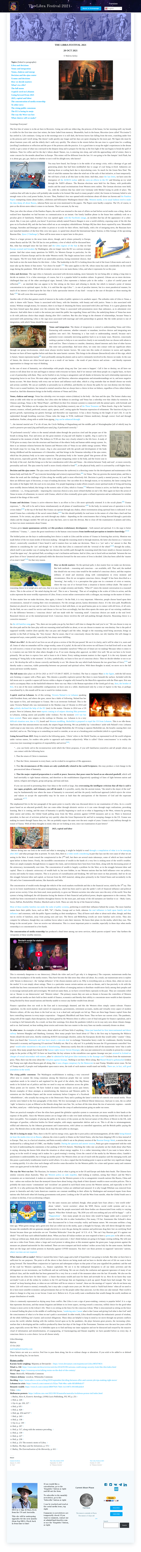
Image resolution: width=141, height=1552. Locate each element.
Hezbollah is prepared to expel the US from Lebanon (88, 721)
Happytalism (54, 1216)
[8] (123, 502)
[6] (82, 473)
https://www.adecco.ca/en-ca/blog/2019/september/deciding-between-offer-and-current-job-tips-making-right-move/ (68, 1380)
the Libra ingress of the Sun (64, 245)
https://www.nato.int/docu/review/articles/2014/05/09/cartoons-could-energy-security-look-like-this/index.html (69, 1367)
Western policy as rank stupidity (62, 1175)
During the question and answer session (78, 1143)
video (18, 1390)
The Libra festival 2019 (57, 1461)
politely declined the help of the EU (29, 708)
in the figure (109, 673)
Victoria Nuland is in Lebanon (65, 695)
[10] (22, 509)
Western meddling (57, 721)
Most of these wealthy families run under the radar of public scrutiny (39, 907)
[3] (16, 293)
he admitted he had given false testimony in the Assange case (78, 1056)
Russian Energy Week (106, 1140)
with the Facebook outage (75, 218)
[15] (125, 661)
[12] (127, 531)
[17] (25, 798)
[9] (87, 505)
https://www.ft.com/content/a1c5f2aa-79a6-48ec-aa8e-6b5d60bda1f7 (55, 1383)
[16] (67, 742)
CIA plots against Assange (56, 1060)
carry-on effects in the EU (96, 180)
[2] (19, 283)
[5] (76, 465)
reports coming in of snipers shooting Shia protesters (63, 711)
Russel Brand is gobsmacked (112, 1060)
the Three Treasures (90, 406)
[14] (26, 559)
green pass (110, 1235)
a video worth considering (78, 854)
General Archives (15, 1461)
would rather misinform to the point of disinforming (38, 1046)
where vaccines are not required (23, 1252)
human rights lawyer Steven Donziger (64, 1050)
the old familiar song (21, 624)
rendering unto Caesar (73, 1311)
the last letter (109, 176)
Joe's (96, 1518)
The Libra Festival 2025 (97, 1461)
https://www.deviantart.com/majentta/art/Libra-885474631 (77, 1364)
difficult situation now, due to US (24, 721)
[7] (85, 487)
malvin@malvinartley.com (21, 1349)
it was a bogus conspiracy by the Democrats (74, 1063)
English (111, 8)
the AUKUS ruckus (69, 180)
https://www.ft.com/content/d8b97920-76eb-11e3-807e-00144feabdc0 (54, 1387)
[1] (63, 265)
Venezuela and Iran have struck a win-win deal (48, 1040)
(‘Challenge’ (30, 234)
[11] (59, 513)
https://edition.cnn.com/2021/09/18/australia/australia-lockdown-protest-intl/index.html (66, 1393)
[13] (112, 546)
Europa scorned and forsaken (22, 249)
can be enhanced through (67, 419)
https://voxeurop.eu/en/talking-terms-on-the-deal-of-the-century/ (48, 1370)
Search (106, 1521)
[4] (40, 356)
